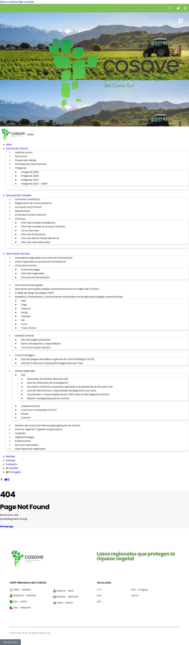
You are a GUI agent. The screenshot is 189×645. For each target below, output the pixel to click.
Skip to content (9, 2)
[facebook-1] (170, 8)
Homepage (6, 526)
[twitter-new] (177, 8)
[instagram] (185, 8)
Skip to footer (26, 2)
